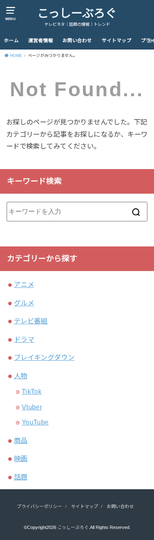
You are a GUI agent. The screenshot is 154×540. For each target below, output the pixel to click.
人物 (21, 376)
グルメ (24, 303)
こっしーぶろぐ (77, 13)
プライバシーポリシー (39, 506)
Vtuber (32, 407)
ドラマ (24, 339)
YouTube (35, 422)
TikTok (31, 391)
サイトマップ (116, 40)
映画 (21, 458)
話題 (21, 477)
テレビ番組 (31, 321)
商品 (21, 440)
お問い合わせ (77, 40)
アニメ (24, 284)
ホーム (11, 40)
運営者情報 (40, 40)
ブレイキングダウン (44, 357)
